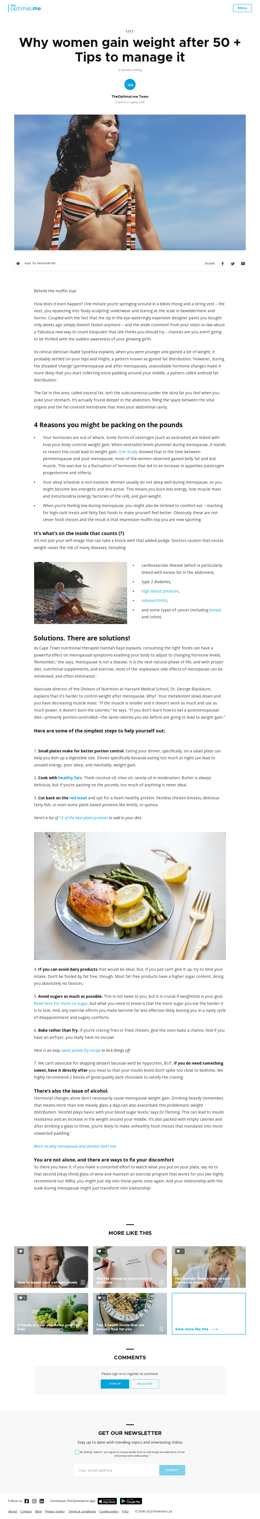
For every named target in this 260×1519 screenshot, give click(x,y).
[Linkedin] (42, 1501)
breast (215, 610)
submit (172, 1470)
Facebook (222, 263)
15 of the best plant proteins (83, 817)
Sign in (115, 1383)
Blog (38, 1511)
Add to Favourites (40, 263)
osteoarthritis (154, 600)
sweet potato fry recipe (81, 1050)
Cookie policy (109, 1511)
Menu (242, 8)
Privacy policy (55, 1511)
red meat (78, 798)
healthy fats (70, 777)
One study (128, 451)
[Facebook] (27, 1501)
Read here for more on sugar (61, 1003)
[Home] (24, 8)
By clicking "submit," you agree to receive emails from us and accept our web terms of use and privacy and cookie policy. (132, 1453)
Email (243, 263)
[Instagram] (34, 1501)
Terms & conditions (82, 1511)
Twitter (233, 263)
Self (130, 31)
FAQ (125, 1511)
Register (145, 1384)
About (12, 1511)
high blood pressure (160, 591)
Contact (26, 1511)
